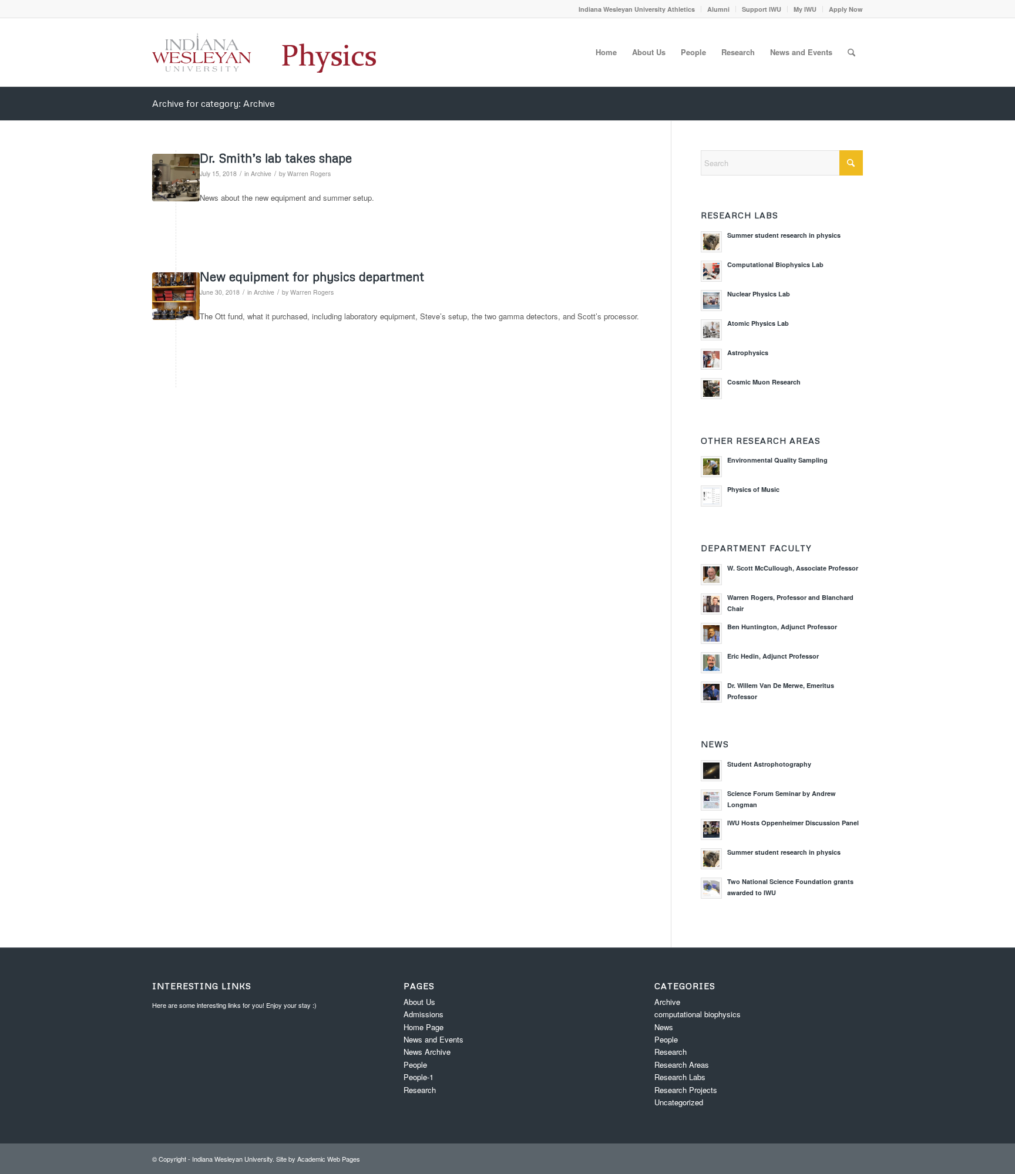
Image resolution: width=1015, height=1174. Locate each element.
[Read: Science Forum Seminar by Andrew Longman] (711, 800)
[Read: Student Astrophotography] (711, 770)
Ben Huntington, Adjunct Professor (782, 626)
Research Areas (681, 1064)
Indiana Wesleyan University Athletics (637, 9)
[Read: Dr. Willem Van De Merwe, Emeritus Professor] (711, 692)
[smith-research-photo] (176, 177)
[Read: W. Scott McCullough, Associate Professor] (711, 574)
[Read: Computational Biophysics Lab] (711, 271)
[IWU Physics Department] (264, 52)
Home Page (423, 1027)
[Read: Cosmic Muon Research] (711, 388)
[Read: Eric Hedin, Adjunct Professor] (711, 662)
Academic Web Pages (328, 1158)
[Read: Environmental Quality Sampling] (711, 466)
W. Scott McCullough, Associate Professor (792, 568)
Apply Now (846, 9)
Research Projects (685, 1089)
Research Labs (679, 1076)
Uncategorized (678, 1102)
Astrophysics (747, 352)
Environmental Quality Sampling (777, 460)
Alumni (718, 9)
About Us (419, 1001)
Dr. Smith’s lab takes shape (276, 158)
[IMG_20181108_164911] (176, 296)
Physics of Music (753, 489)
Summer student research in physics (784, 235)
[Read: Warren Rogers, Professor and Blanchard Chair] (711, 604)
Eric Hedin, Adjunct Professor (773, 656)
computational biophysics (697, 1014)
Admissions (423, 1014)
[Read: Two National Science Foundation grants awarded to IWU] (711, 888)
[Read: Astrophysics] (711, 359)
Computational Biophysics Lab (775, 264)
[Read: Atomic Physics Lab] (711, 329)
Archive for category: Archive (213, 103)
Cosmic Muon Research (764, 381)
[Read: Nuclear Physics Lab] (711, 300)
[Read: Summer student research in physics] (711, 241)
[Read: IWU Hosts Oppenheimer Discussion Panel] (711, 829)
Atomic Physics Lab (758, 323)
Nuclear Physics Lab (758, 293)
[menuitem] (637, 9)
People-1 (418, 1076)
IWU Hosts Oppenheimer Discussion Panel (793, 822)
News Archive (427, 1051)
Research (420, 1089)
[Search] (851, 52)
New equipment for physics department (312, 276)
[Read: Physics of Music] (711, 496)
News (663, 1027)
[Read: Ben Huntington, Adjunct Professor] (711, 633)
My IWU (805, 9)
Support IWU (761, 9)
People (415, 1064)
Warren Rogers (309, 173)
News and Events (433, 1039)
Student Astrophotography (769, 764)
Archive (261, 173)
